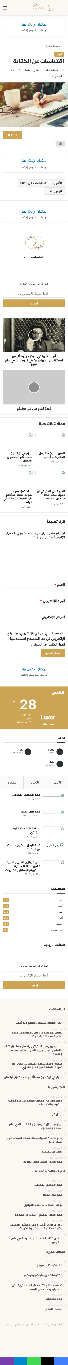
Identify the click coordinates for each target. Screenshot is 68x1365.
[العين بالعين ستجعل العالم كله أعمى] (50, 441)
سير (60, 899)
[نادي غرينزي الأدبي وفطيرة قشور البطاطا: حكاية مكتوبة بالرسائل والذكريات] (53, 867)
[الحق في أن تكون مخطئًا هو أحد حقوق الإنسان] (17, 441)
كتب (60, 905)
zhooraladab (52, 70)
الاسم (59, 584)
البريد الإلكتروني (52, 600)
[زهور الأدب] (43, 8)
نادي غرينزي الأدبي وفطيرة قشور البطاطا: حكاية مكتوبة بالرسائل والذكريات (22, 866)
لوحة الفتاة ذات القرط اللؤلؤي (26, 830)
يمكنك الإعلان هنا (34, 24)
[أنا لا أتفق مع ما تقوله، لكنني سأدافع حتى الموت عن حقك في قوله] (17, 479)
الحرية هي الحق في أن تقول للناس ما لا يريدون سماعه (51, 495)
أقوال (48, 45)
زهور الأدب (53, 191)
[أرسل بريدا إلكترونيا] (44, 70)
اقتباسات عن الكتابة (32, 183)
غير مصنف (57, 929)
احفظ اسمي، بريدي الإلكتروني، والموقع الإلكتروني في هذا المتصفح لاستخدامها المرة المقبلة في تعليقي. (36, 638)
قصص (59, 923)
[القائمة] (5, 9)
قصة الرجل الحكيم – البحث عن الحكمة (23, 847)
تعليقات (11, 782)
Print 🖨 (12, 135)
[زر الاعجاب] (60, 144)
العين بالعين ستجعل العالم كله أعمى (52, 455)
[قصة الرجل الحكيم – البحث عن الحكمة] (53, 850)
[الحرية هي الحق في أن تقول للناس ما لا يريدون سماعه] (50, 479)
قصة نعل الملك (30, 811)
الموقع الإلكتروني (53, 617)
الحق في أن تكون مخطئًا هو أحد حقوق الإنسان (19, 457)
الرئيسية (57, 45)
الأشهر (57, 782)
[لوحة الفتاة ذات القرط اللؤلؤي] (53, 834)
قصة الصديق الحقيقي (26, 794)
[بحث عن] (63, 9)
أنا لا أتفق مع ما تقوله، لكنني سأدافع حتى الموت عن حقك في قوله (17, 497)
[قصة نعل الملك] (53, 817)
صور (60, 911)
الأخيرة (35, 782)
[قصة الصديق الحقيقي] (53, 800)
